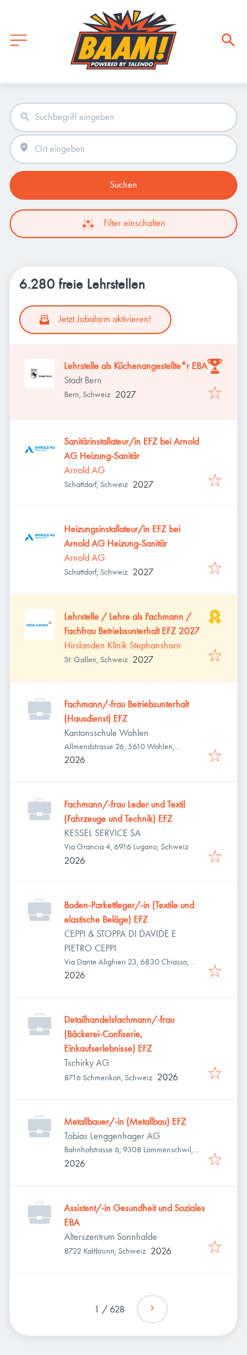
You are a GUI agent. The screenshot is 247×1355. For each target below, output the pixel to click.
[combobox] (123, 117)
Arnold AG (84, 470)
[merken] (214, 393)
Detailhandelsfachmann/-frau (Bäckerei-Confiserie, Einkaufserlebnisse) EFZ (119, 1034)
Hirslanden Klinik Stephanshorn (122, 645)
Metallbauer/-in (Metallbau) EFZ (125, 1121)
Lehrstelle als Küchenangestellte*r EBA (135, 365)
